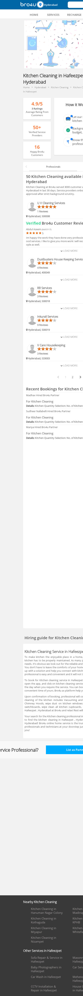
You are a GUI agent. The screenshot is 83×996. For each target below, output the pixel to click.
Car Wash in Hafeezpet (46, 977)
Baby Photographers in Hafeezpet (46, 969)
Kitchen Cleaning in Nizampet (43, 939)
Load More (70, 250)
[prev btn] (58, 377)
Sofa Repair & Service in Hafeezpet (46, 959)
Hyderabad (51, 5)
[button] (51, 4)
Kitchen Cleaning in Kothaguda (43, 920)
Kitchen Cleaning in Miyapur (43, 930)
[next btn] (80, 377)
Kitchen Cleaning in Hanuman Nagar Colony (47, 911)
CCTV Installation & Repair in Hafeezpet (44, 988)
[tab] (33, 15)
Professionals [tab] (53, 166)
